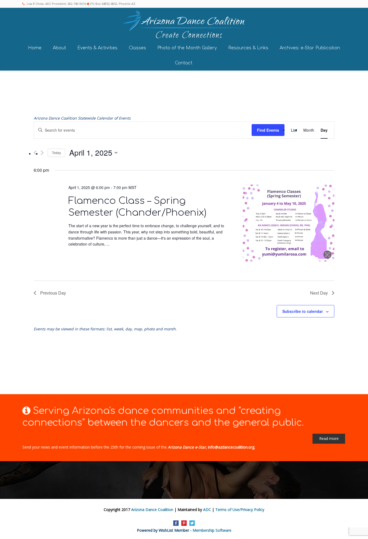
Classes (137, 48)
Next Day (319, 293)
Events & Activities (97, 48)
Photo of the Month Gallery (187, 48)
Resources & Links (248, 48)
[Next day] (42, 152)
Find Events (268, 130)
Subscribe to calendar (302, 311)
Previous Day (53, 293)
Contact (183, 63)
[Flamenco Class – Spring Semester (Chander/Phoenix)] (288, 223)
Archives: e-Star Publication (310, 48)
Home (34, 48)
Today (56, 152)
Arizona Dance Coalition (152, 509)
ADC (207, 509)
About (59, 48)
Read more (329, 438)
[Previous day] (35, 152)
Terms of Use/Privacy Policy (239, 509)
